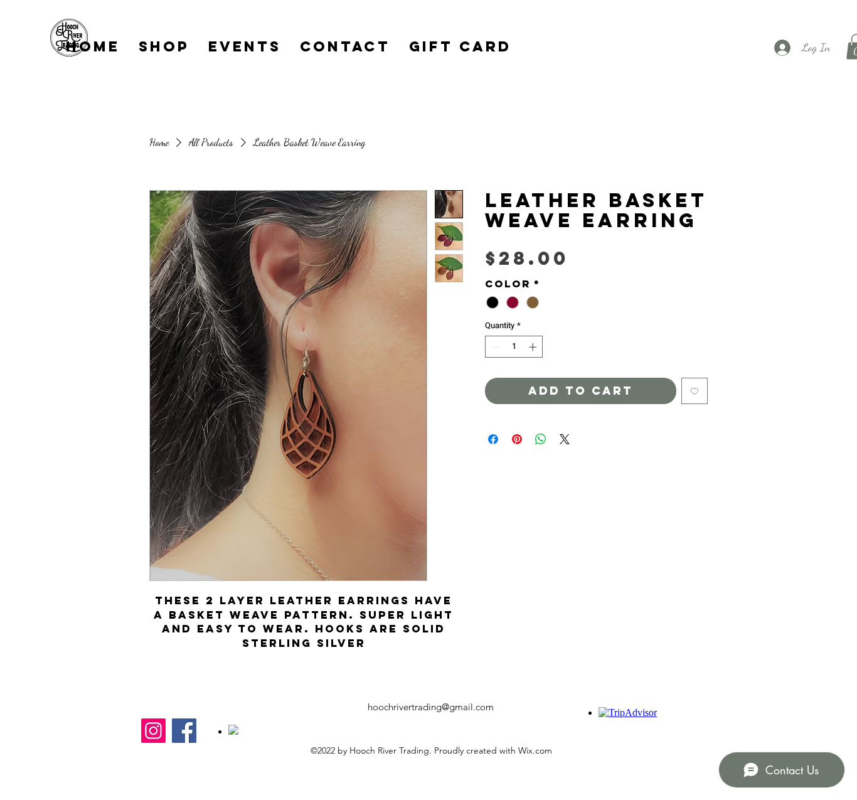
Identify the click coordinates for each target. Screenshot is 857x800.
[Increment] (533, 347)
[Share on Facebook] (493, 439)
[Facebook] (184, 730)
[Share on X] (564, 439)
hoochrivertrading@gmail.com (431, 707)
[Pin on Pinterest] (516, 439)
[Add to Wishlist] (694, 391)
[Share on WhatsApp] (540, 439)
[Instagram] (153, 730)
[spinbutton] (514, 347)
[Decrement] (494, 347)
